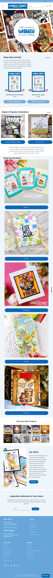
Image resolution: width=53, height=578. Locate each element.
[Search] (43, 6)
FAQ (4, 557)
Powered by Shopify (18, 575)
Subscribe (35, 508)
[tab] (19, 105)
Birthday (26, 207)
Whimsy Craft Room (8, 548)
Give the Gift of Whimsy (35, 534)
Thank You (26, 413)
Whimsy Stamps (23, 574)
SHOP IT (17, 438)
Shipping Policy (30, 553)
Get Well (26, 258)
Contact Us (29, 545)
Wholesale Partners (8, 560)
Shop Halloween (33, 532)
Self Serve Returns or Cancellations (34, 550)
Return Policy (29, 548)
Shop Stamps (33, 527)
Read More (34, 482)
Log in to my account (8, 533)
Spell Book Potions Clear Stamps (14, 94)
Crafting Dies (40, 142)
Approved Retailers (8, 536)
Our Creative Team (7, 550)
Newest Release (33, 524)
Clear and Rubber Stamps (12, 142)
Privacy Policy (30, 555)
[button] (3, 6)
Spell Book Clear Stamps (38, 94)
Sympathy (26, 361)
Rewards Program (7, 553)
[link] (8, 429)
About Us (5, 545)
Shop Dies (32, 529)
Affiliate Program (7, 555)
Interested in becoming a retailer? (11, 535)
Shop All (47, 57)
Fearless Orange (35, 575)
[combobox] (36, 6)
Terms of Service (30, 557)
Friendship (26, 310)
